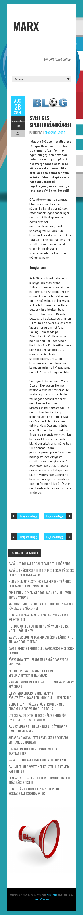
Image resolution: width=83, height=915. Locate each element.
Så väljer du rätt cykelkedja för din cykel (38, 759)
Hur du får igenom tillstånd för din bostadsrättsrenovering (33, 791)
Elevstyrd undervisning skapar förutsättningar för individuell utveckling (40, 695)
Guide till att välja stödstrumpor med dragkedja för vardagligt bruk (36, 706)
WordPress (52, 894)
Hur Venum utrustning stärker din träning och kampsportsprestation (39, 583)
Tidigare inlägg (28, 516)
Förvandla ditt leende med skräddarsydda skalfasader (38, 661)
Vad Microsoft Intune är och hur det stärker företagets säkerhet (40, 606)
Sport (61, 132)
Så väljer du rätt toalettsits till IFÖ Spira (39, 563)
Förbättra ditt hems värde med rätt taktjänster (34, 751)
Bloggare (50, 132)
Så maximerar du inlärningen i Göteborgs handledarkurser (37, 728)
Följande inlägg (54, 516)
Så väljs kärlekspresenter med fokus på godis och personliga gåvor (41, 572)
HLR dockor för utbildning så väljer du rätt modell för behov (40, 628)
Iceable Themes (41, 899)
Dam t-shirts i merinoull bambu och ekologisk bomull (41, 650)
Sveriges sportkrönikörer (50, 121)
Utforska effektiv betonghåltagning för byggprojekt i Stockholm (37, 717)
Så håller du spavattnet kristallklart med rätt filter (38, 769)
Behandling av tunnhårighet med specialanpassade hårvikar (31, 673)
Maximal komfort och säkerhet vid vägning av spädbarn (41, 684)
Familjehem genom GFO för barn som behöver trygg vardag (39, 594)
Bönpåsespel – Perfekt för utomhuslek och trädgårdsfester (39, 780)
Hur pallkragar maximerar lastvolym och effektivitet (38, 617)
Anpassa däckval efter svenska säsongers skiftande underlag (38, 739)
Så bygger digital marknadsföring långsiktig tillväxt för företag (41, 639)
